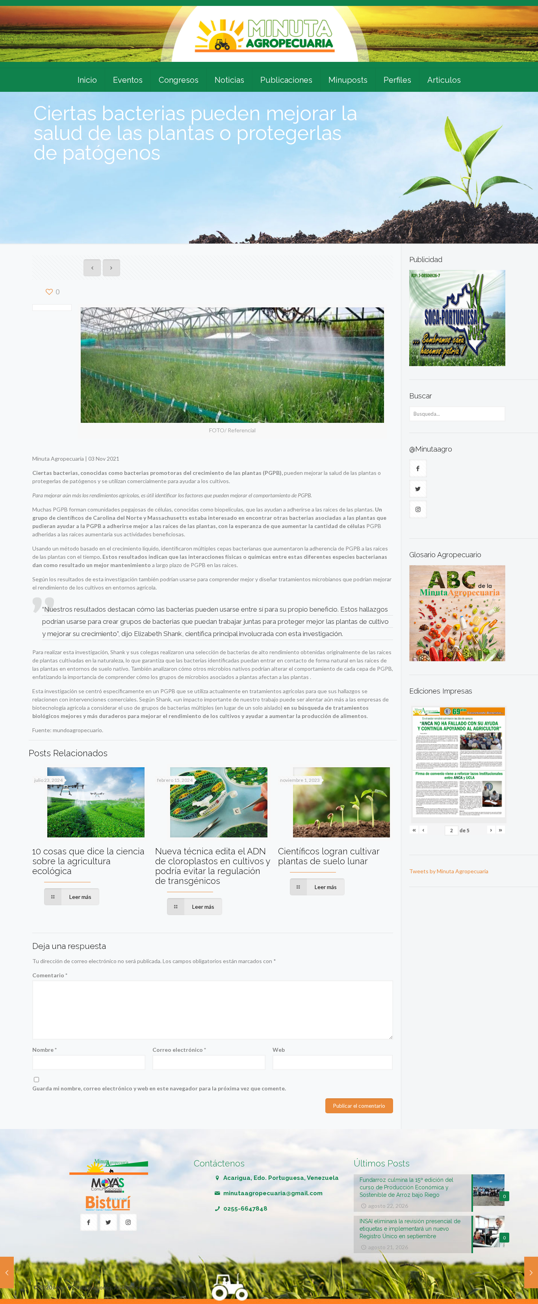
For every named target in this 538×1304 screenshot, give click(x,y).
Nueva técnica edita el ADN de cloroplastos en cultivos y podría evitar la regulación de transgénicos (212, 866)
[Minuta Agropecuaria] (269, 34)
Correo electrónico (179, 1049)
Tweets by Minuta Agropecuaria (448, 871)
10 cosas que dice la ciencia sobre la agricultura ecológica (88, 861)
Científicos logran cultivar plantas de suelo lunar (328, 856)
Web (279, 1049)
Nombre (44, 1049)
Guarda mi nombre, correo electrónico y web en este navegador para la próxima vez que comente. (159, 1088)
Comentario (49, 975)
